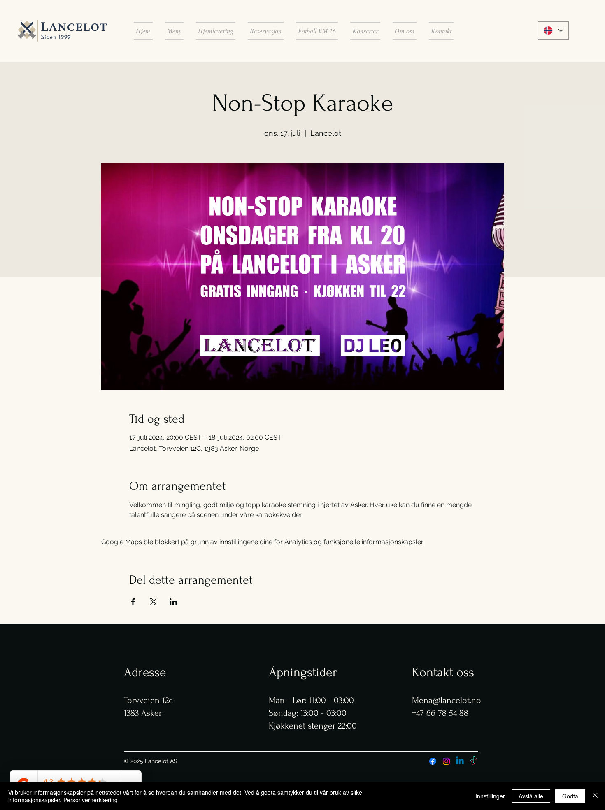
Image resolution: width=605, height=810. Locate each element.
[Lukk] (595, 796)
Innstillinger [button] (490, 796)
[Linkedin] (460, 761)
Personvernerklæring (90, 800)
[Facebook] (432, 761)
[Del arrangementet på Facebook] (133, 601)
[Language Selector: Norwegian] (553, 30)
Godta (570, 796)
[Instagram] (446, 761)
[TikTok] (473, 761)
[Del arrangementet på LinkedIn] (173, 601)
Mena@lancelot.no (446, 700)
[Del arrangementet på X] (153, 601)
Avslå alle (531, 796)
